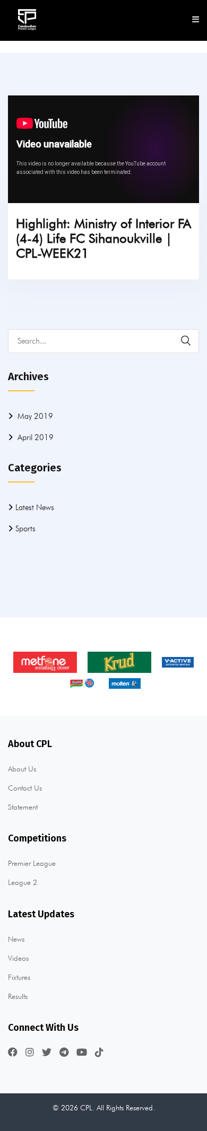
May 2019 (35, 416)
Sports (25, 528)
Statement (23, 807)
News (16, 939)
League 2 (22, 882)
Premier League (32, 863)
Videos (18, 958)
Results (18, 996)
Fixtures (19, 977)
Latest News (34, 507)
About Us (22, 769)
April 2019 (36, 437)
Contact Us (25, 788)
